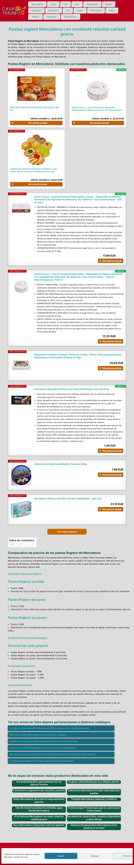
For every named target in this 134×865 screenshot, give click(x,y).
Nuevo (109, 4)
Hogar (80, 10)
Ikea (77, 4)
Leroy (53, 4)
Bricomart (53, 10)
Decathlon (52, 17)
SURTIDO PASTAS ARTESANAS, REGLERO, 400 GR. (34, 108)
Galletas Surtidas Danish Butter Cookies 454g (60, 464)
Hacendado (92, 4)
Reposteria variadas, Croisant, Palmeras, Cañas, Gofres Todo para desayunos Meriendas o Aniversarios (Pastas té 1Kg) (77, 356)
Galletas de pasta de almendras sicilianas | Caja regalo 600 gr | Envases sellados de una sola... (33, 170)
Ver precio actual (37, 123)
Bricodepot (96, 10)
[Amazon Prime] (120, 114)
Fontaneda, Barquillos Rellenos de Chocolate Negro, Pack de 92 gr (71, 389)
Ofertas (35, 17)
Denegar (95, 856)
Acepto (61, 856)
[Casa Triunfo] (14, 10)
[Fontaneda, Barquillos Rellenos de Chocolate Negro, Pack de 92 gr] (21, 400)
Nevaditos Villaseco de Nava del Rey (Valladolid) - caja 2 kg (67, 498)
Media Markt (70, 17)
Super (112, 10)
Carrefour (36, 10)
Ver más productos (67, 531)
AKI (67, 10)
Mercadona (37, 4)
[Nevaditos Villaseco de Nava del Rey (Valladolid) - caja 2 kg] (21, 509)
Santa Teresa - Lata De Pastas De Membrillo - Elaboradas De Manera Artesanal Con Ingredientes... (97, 108)
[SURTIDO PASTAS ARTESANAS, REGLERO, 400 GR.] (36, 88)
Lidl (65, 4)
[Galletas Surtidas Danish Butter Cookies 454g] (21, 475)
